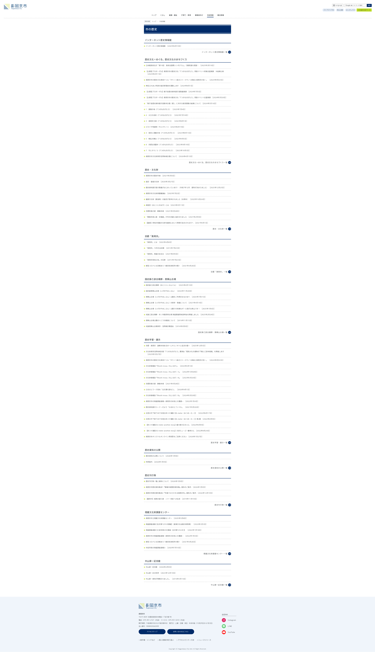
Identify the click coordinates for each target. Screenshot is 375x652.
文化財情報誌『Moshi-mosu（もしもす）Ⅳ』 (163, 395)
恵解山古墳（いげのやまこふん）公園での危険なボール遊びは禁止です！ (173, 308)
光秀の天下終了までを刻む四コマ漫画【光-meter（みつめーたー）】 (171, 413)
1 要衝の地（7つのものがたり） (158, 109)
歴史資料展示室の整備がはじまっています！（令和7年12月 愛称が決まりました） (177, 187)
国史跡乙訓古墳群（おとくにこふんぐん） (161, 285)
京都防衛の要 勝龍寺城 (155, 211)
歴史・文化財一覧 (220, 229)
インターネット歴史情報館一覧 (214, 52)
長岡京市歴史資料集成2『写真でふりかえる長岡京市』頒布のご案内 (171, 493)
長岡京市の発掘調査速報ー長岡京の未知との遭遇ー (165, 401)
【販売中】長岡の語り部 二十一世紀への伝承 (163, 499)
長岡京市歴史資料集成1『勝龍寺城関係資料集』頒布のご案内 (168, 487)
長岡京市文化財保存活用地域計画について (161, 156)
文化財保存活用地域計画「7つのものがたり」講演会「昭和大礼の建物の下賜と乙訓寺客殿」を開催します (185, 351)
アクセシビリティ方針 (186, 640)
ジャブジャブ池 (329, 10)
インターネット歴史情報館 (156, 46)
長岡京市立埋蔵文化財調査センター (159, 518)
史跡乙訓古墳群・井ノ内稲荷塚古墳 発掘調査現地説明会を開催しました (172, 314)
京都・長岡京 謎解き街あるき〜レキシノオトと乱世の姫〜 (168, 345)
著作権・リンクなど (147, 640)
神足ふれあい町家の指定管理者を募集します (162, 86)
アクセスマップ (152, 631)
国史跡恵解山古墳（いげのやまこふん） (160, 291)
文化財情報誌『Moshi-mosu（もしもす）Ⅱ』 (163, 372)
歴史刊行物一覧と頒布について (157, 481)
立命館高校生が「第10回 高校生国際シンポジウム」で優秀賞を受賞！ (172, 65)
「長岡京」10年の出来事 (155, 248)
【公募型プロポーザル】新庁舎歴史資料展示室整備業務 (166, 91)
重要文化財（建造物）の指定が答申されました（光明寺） (167, 199)
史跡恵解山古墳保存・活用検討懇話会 (160, 326)
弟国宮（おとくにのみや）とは (157, 205)
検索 (369, 5)
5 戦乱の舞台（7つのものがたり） (159, 139)
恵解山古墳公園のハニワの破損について (160, 320)
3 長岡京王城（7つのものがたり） (159, 121)
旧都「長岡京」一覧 (219, 272)
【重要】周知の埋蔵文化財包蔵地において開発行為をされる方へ (169, 223)
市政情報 (162, 21)
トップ (154, 21)
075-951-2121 (148, 620)
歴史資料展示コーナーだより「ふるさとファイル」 (164, 407)
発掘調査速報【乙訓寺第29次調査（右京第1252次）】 (166, 530)
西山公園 (340, 10)
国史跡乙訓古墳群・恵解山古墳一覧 (212, 332)
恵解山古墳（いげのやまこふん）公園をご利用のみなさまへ (168, 297)
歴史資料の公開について (155, 456)
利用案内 (149, 462)
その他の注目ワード (364, 10)
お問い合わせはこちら (180, 631)
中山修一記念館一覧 (219, 585)
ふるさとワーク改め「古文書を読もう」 (160, 389)
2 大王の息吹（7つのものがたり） (159, 115)
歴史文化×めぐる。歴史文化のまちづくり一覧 (208, 162)
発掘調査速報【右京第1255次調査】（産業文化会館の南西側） (169, 524)
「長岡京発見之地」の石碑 (156, 260)
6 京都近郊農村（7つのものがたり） (160, 144)
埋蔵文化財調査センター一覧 (215, 554)
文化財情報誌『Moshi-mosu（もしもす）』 (162, 366)
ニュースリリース (204, 640)
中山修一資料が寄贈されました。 (158, 579)
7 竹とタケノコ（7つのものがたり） (160, 150)
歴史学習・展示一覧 (219, 442)
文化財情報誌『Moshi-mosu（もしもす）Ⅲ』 (163, 378)
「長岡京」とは (151, 242)
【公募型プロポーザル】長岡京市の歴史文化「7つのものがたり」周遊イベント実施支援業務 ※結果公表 (185, 71)
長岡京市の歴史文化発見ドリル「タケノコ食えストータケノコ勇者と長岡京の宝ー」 (177, 80)
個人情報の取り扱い (166, 640)
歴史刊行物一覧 (221, 505)
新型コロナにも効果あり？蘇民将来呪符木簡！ (163, 266)
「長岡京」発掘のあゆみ (155, 254)
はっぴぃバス (350, 10)
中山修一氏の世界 (152, 573)
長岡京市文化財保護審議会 (156, 193)
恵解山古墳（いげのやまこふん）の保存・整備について (166, 303)
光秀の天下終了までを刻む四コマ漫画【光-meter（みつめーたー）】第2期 (173, 419)
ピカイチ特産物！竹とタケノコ (157, 127)
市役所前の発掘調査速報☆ (156, 547)
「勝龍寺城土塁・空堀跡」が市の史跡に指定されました (166, 217)
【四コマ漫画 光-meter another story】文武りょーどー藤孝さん (170, 431)
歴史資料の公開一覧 (219, 468)
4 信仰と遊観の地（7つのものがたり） (161, 133)
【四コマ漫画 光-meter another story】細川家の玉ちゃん (168, 425)
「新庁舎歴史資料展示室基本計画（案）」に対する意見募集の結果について (173, 103)
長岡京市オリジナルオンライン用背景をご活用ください (166, 436)
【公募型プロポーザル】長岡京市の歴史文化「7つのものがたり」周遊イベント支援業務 (178, 97)
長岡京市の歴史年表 (153, 175)
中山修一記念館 (151, 567)
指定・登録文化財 (152, 181)
